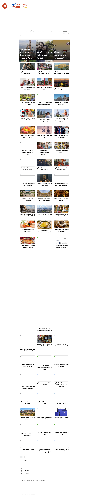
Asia (59, 31)
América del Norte (39, 31)
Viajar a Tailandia (25, 470)
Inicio (25, 31)
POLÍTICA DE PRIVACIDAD (32, 480)
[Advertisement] (44, 21)
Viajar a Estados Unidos (26, 468)
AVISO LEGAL (42, 480)
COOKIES (23, 480)
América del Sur (50, 31)
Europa (65, 31)
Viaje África (31, 31)
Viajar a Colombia (25, 473)
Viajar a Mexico (24, 471)
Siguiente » (30, 456)
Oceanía (64, 33)
